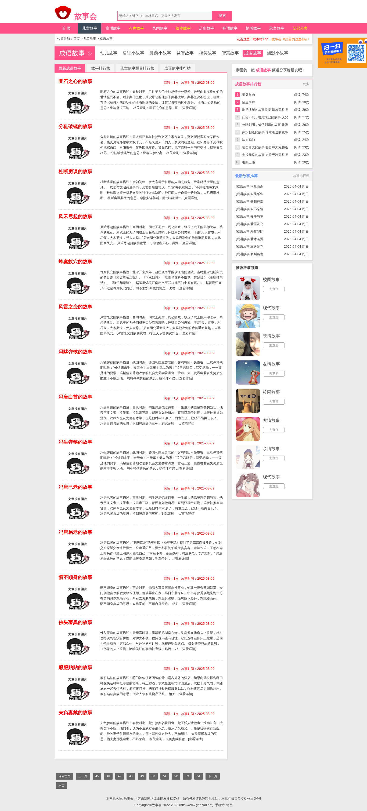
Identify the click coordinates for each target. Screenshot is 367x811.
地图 (229, 805)
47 (119, 776)
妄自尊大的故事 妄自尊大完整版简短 (265, 148)
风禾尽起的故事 (75, 216)
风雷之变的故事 (75, 306)
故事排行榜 (100, 68)
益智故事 (185, 53)
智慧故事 (230, 53)
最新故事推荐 (246, 176)
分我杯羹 (256, 201)
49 (142, 776)
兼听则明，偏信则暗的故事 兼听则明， (265, 126)
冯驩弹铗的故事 (75, 352)
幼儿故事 (108, 53)
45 (97, 776)
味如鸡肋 (248, 140)
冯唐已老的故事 (75, 487)
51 (164, 776)
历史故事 (206, 28)
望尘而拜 (248, 102)
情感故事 (253, 28)
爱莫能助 (256, 231)
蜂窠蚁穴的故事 (75, 261)
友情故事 (271, 364)
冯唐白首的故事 (75, 397)
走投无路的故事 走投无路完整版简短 (265, 156)
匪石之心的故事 (75, 81)
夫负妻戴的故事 (75, 712)
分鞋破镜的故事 (75, 126)
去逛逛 (274, 289)
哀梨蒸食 (256, 254)
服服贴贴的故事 (75, 667)
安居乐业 (256, 194)
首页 (76, 39)
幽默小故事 (277, 53)
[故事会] (63, 14)
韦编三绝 (248, 162)
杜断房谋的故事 (75, 171)
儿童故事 (89, 28)
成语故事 (106, 39)
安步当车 (256, 216)
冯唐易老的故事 (75, 532)
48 (130, 776)
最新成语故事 (70, 68)
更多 (306, 84)
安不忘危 (256, 209)
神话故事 (230, 28)
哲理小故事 (133, 53)
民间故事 (159, 28)
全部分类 (300, 28)
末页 (61, 785)
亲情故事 (271, 336)
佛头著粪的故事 (75, 622)
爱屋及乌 (256, 224)
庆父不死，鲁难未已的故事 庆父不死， (265, 118)
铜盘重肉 (248, 95)
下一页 (212, 776)
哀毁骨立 (256, 247)
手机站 (220, 805)
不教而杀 (256, 186)
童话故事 (113, 28)
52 (176, 776)
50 (153, 776)
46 (108, 776)
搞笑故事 (207, 53)
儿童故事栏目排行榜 (137, 68)
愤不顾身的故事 (75, 577)
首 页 (66, 28)
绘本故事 (183, 28)
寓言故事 (276, 28)
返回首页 (64, 776)
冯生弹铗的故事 (75, 442)
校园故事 (271, 279)
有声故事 (136, 28)
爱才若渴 (256, 239)
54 (198, 776)
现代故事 (271, 307)
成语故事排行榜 (177, 68)
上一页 (82, 776)
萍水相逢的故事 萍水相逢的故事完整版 (265, 133)
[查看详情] (189, 108)
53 (187, 776)
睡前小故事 (160, 53)
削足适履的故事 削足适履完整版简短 (265, 111)
